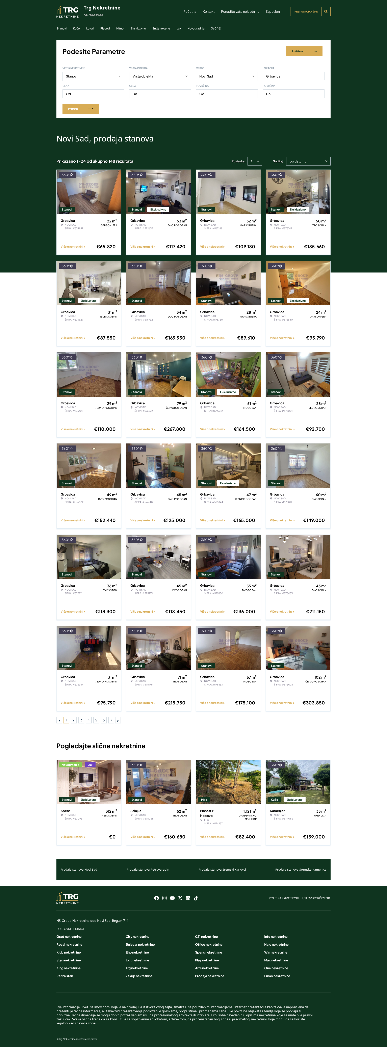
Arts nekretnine (207, 968)
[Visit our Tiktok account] (196, 898)
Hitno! (120, 28)
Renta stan (64, 976)
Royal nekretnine (69, 944)
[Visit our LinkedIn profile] (188, 898)
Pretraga (73, 108)
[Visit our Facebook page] (156, 898)
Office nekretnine (209, 944)
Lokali (90, 28)
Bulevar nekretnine (140, 944)
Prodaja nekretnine (209, 976)
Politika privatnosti (284, 898)
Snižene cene (161, 28)
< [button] (59, 720)
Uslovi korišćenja (316, 898)
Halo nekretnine (276, 944)
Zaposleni (273, 11)
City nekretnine (138, 936)
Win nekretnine (275, 952)
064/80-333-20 (93, 15)
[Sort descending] (258, 161)
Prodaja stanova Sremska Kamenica (301, 869)
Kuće (76, 28)
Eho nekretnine (137, 952)
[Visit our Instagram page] (164, 898)
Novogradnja (196, 28)
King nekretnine (68, 968)
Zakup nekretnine (139, 976)
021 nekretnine (206, 936)
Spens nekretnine (208, 952)
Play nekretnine (207, 960)
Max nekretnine (276, 960)
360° (214, 28)
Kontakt (209, 11)
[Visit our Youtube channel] (172, 898)
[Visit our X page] (180, 898)
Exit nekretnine (137, 960)
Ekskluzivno (138, 28)
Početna (189, 11)
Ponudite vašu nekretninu (240, 11)
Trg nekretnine (137, 968)
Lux (179, 28)
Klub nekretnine (68, 952)
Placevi (105, 28)
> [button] (118, 720)
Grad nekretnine (69, 936)
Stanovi (61, 28)
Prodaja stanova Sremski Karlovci (222, 869)
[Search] (326, 11)
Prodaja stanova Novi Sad (78, 869)
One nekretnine (276, 968)
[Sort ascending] (251, 161)
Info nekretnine (276, 936)
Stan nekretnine (68, 960)
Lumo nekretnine (277, 976)
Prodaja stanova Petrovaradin (148, 869)
